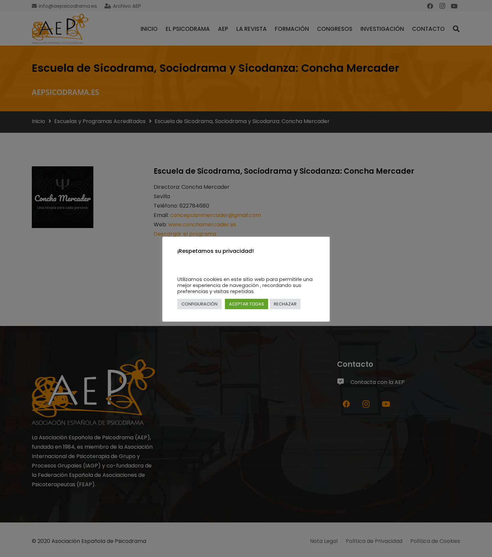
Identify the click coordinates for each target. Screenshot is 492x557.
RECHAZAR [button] (285, 304)
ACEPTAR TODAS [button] (246, 304)
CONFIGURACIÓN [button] (199, 304)
